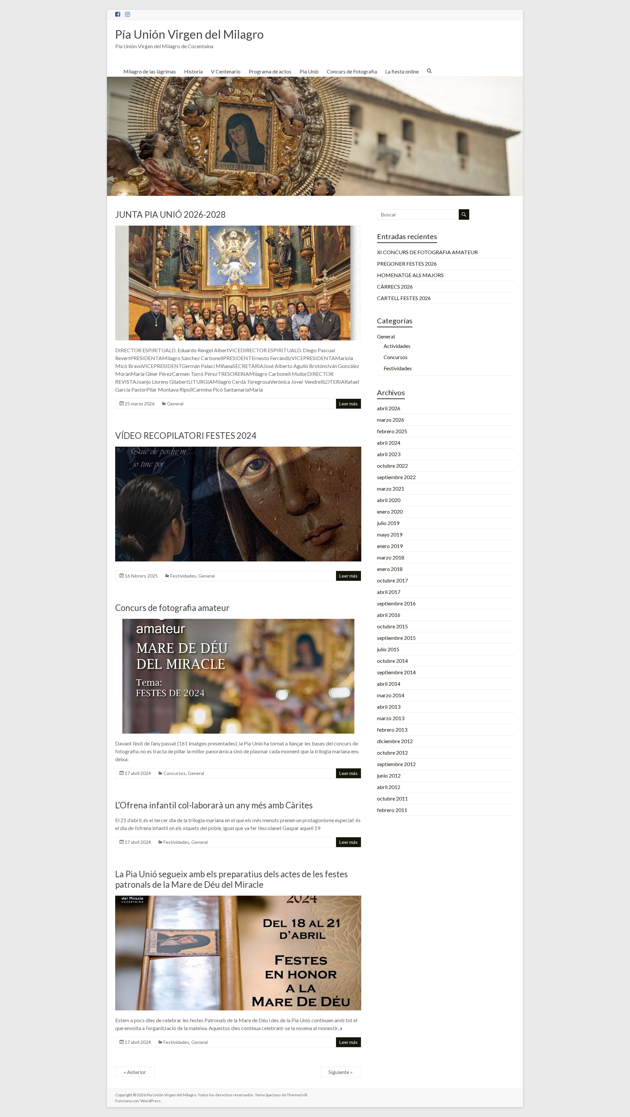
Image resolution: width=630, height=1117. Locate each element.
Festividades (183, 576)
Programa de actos (270, 71)
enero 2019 (390, 546)
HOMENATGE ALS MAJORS (410, 275)
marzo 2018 (390, 557)
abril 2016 (388, 615)
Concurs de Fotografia (352, 71)
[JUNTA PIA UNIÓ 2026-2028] (238, 229)
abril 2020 (388, 500)
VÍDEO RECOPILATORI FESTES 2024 (185, 435)
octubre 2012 (392, 752)
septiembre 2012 (396, 764)
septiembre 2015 (396, 638)
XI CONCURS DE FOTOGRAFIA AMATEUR (427, 252)
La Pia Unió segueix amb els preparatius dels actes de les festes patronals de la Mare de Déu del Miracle (231, 879)
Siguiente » (340, 1072)
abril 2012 (388, 787)
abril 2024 (388, 442)
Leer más (348, 403)
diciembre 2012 (395, 741)
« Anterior (135, 1072)
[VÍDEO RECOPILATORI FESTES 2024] (238, 450)
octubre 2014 (392, 661)
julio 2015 (388, 649)
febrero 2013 (392, 729)
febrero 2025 (392, 431)
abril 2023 (388, 454)
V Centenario (226, 71)
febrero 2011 (392, 810)
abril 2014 (388, 683)
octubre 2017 (392, 580)
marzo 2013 (390, 718)
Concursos (174, 773)
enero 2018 (390, 569)
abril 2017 (388, 592)
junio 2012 (389, 775)
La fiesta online (402, 71)
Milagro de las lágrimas (149, 71)
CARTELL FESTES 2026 (404, 298)
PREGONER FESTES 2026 (407, 263)
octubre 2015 (392, 626)
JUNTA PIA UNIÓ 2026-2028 (170, 214)
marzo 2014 (390, 695)
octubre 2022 (392, 465)
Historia (193, 71)
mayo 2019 (389, 534)
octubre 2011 (392, 798)
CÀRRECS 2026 (395, 286)
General (175, 403)
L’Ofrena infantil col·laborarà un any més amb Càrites (214, 805)
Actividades (397, 346)
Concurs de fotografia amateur (172, 607)
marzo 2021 (390, 488)
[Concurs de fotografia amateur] (238, 622)
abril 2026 (388, 408)
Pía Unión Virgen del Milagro (189, 34)
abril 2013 (388, 706)
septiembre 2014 (396, 672)
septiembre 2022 (396, 477)
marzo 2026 (390, 419)
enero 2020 (390, 511)
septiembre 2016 (396, 603)
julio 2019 (388, 523)
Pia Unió (309, 71)
